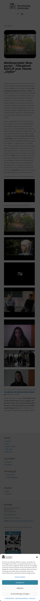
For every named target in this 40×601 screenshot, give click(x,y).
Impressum (32, 598)
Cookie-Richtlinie (9, 598)
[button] (37, 557)
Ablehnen (20, 588)
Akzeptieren (20, 582)
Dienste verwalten (20, 577)
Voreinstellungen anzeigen (20, 594)
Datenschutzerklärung (21, 598)
